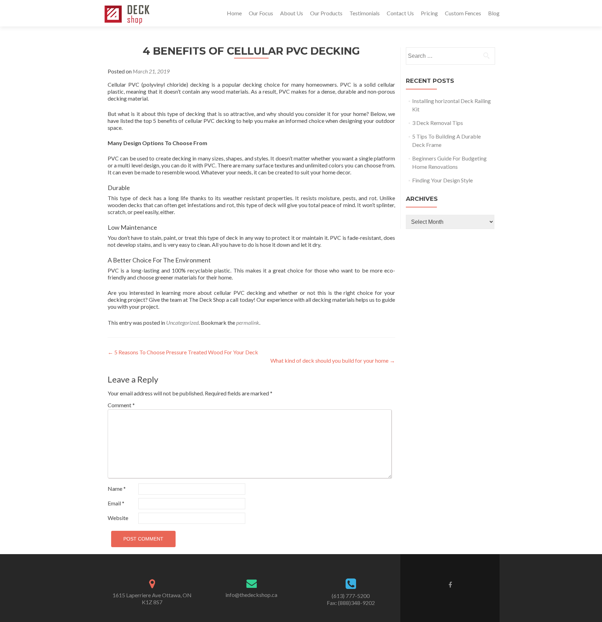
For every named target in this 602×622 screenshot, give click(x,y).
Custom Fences (463, 13)
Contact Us (400, 13)
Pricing (429, 13)
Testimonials (364, 13)
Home (234, 13)
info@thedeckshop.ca (251, 594)
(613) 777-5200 (351, 595)
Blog (494, 13)
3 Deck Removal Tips (437, 122)
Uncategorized (182, 322)
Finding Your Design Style (442, 180)
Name (117, 488)
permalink (247, 322)
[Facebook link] (450, 584)
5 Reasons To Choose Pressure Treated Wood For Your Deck (183, 352)
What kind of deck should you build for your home (332, 360)
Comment (121, 405)
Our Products (326, 13)
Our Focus (261, 13)
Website (118, 517)
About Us (291, 13)
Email (116, 503)
